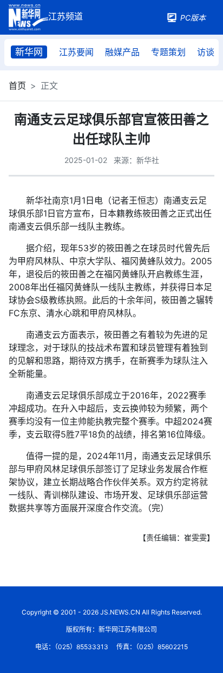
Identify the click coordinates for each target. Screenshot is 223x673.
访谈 (205, 52)
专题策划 (168, 52)
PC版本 (193, 17)
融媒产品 (122, 52)
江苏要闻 (76, 52)
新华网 (29, 52)
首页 (17, 85)
